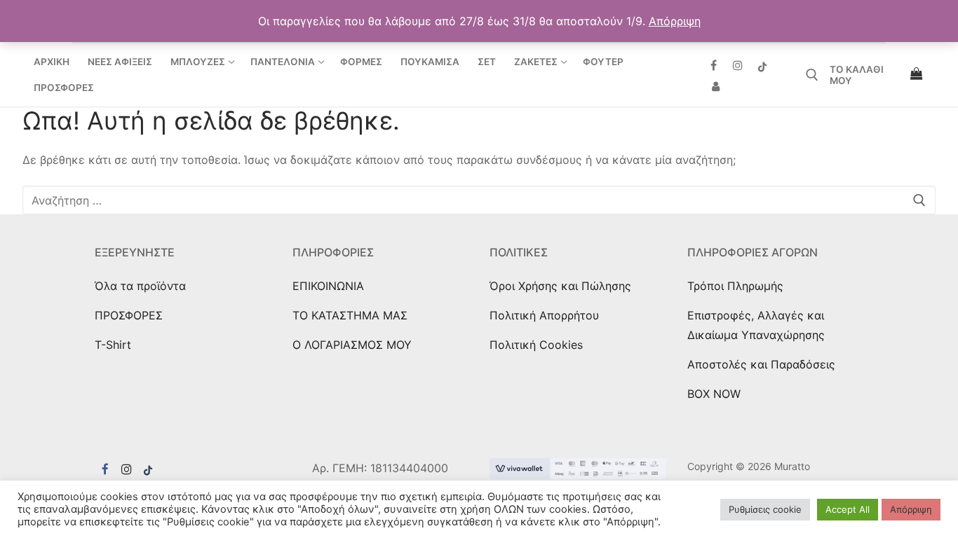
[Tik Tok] (763, 65)
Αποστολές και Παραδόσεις (761, 364)
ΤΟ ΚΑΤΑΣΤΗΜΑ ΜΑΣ (349, 315)
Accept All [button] (847, 509)
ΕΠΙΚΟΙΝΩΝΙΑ (328, 286)
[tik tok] (148, 470)
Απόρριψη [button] (675, 21)
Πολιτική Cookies (536, 345)
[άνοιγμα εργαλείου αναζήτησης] (812, 75)
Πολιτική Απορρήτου (544, 315)
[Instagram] (738, 65)
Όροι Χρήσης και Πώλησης (560, 286)
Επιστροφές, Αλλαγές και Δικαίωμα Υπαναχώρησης (756, 325)
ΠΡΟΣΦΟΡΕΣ (129, 315)
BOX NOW (714, 394)
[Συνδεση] (716, 86)
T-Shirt (113, 345)
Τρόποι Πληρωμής (735, 286)
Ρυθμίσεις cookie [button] (765, 509)
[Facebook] (713, 65)
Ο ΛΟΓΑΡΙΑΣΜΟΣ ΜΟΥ (352, 345)
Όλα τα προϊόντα (140, 286)
